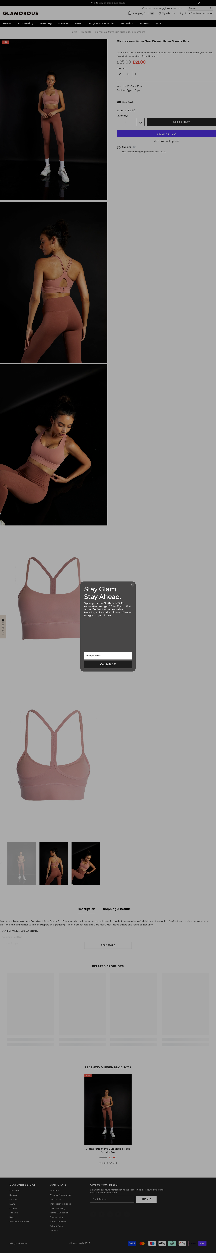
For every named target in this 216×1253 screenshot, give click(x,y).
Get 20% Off (108, 664)
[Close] (132, 585)
